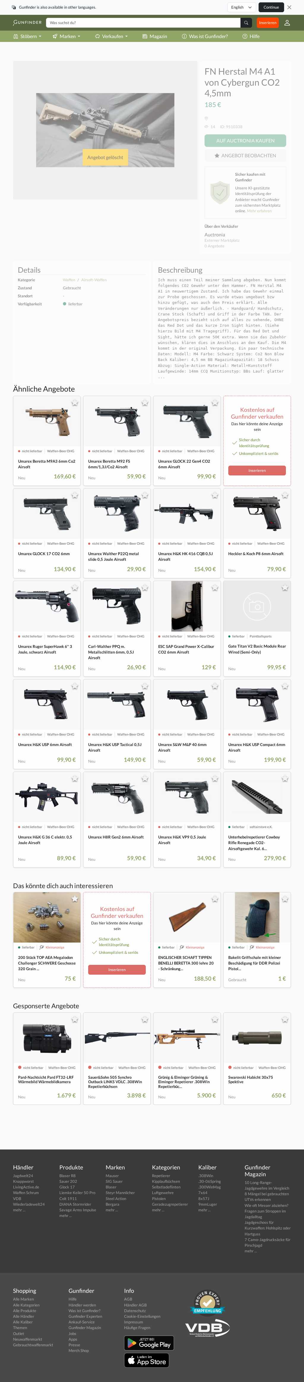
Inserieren (267, 22)
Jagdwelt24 (23, 1175)
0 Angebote (214, 246)
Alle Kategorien (26, 1305)
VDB (17, 1198)
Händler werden (82, 1305)
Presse (74, 1344)
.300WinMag (209, 1187)
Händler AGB (135, 1305)
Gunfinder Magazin (85, 1327)
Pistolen (159, 1198)
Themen (20, 1327)
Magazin (158, 36)
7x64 (203, 1192)
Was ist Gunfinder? (208, 36)
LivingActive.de (26, 1187)
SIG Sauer (114, 1181)
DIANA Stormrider (75, 1204)
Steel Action (116, 1198)
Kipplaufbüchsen (166, 1181)
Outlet (18, 1333)
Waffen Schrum (26, 1192)
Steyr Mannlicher (120, 1192)
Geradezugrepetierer (170, 1204)
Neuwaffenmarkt (27, 1339)
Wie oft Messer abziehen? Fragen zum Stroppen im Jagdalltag (266, 1211)
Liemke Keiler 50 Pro (77, 1192)
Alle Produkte (24, 1310)
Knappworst (23, 1181)
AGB (128, 1299)
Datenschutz (135, 1310)
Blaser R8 (67, 1175)
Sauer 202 (68, 1181)
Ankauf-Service (82, 1322)
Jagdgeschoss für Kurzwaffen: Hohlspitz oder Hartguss (268, 1228)
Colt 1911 (68, 1198)
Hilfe (254, 36)
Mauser (112, 1175)
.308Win (205, 1175)
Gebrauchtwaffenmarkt (33, 1344)
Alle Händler (23, 1316)
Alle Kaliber (23, 1322)
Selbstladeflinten (166, 1187)
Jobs (72, 1333)
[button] (285, 22)
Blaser (111, 1187)
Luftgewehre (163, 1192)
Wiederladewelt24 (29, 1204)
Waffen (69, 279)
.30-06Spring (209, 1181)
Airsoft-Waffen (94, 279)
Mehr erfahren (259, 210)
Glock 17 (67, 1187)
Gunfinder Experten (85, 1316)
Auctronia (215, 234)
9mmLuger (207, 1204)
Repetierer (161, 1175)
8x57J (203, 1198)
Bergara (112, 1204)
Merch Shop (79, 1350)
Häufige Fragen (137, 1327)
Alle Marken (23, 1299)
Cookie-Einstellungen (142, 1316)
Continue (271, 7)
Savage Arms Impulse (77, 1209)
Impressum (133, 1322)
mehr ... (19, 1209)
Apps (73, 1339)
